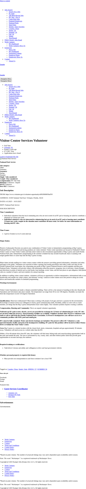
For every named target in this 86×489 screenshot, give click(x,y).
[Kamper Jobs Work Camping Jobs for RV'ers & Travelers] (10, 6)
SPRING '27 (32, 369)
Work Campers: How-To (17, 46)
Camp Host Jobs (14, 19)
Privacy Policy (9, 449)
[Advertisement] (43, 422)
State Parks (12, 25)
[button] (43, 377)
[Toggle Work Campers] (36, 117)
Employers (8, 441)
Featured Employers (15, 21)
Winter (11, 36)
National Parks (14, 23)
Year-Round (13, 38)
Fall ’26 (11, 34)
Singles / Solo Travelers (16, 27)
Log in (2, 64)
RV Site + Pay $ (14, 17)
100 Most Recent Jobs (16, 15)
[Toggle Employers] (36, 122)
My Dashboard (14, 44)
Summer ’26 (13, 32)
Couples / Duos (14, 29)
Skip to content (5, 1)
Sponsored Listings (15, 53)
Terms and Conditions (12, 445)
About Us (12, 61)
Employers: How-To (15, 57)
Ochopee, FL (8, 147)
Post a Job (12, 50)
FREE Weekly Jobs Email (13, 40)
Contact (7, 443)
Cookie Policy (9, 447)
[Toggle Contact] (36, 134)
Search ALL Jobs (14, 12)
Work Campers (10, 439)
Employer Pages (14, 55)
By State (11, 14)
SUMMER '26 (42, 369)
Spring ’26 (12, 30)
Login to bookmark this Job (9, 157)
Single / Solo (23, 369)
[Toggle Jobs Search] (36, 85)
